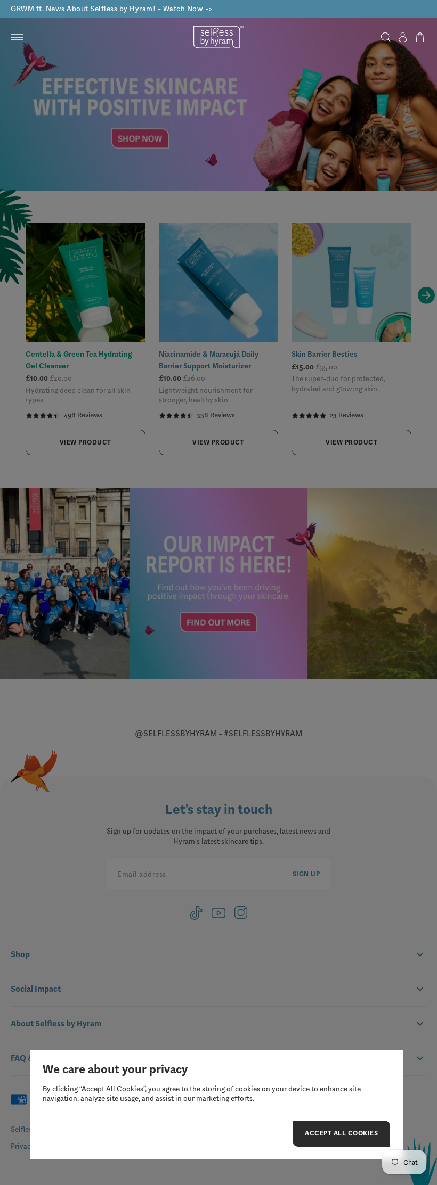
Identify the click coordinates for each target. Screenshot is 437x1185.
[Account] (402, 37)
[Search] (385, 37)
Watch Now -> (188, 8)
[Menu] (17, 37)
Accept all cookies (341, 1135)
